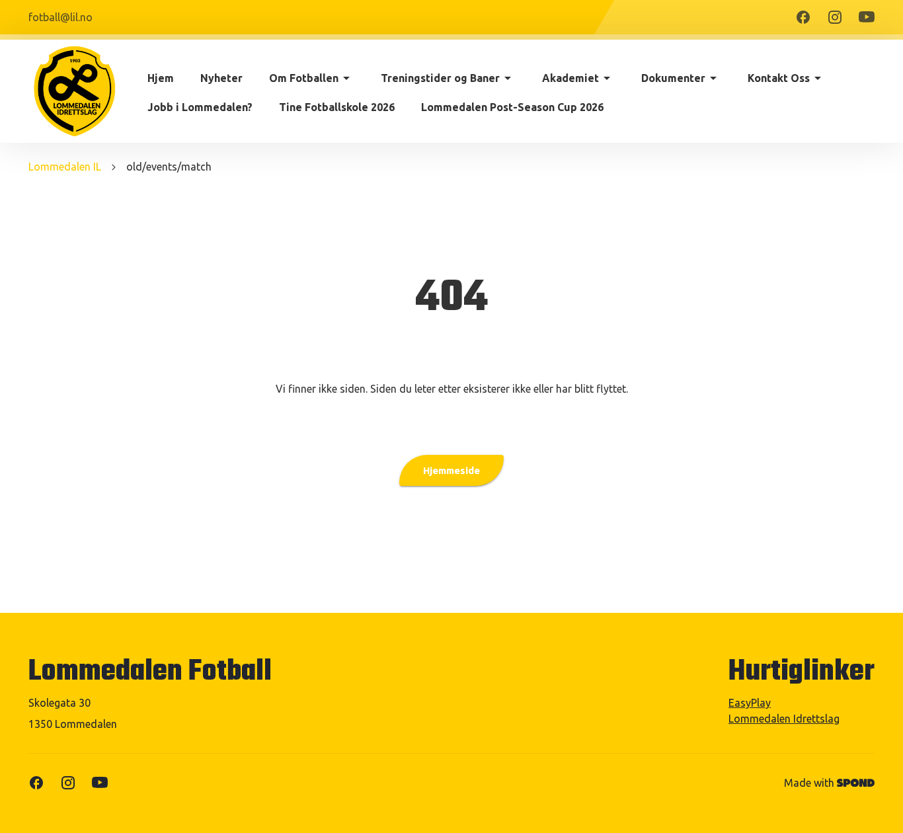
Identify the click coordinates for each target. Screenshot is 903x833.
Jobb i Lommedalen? (200, 107)
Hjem (160, 78)
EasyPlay (749, 703)
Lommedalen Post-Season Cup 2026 (512, 107)
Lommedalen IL (64, 167)
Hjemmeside (451, 470)
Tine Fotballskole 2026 (337, 107)
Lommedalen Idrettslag (784, 719)
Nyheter (221, 78)
